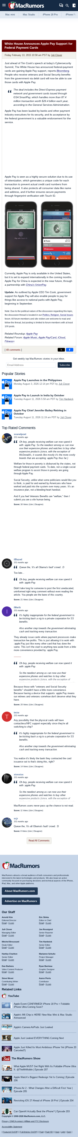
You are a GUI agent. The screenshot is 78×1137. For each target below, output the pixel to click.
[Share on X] (61, 350)
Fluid (41, 1132)
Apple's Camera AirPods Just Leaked (33, 1027)
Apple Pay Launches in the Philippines (38, 380)
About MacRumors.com (20, 890)
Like (31, 504)
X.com (11, 923)
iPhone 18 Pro (50, 14)
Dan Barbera (8, 966)
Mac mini (10, 14)
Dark (69, 1132)
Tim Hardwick (66, 399)
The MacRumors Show (26, 1058)
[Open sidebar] (74, 6)
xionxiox (18, 774)
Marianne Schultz (47, 954)
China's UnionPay (36, 284)
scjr (16, 818)
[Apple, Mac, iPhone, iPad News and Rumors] (26, 9)
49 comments (13, 349)
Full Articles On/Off (28, 1132)
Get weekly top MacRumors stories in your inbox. (39, 358)
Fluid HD (49, 1132)
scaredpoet (20, 434)
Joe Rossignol (46, 929)
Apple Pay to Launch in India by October (39, 395)
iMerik (17, 607)
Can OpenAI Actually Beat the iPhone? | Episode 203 (42, 1111)
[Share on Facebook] (69, 350)
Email (4, 923)
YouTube (13, 995)
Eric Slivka (44, 917)
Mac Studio (29, 14)
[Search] (68, 6)
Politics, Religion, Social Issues (57, 315)
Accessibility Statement (12, 1127)
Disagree (39, 504)
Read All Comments (39, 840)
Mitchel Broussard (10, 942)
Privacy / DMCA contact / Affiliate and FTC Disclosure (25, 1121)
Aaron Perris (45, 978)
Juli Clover (56, 55)
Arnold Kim (7, 917)
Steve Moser (7, 978)
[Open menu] (4, 5)
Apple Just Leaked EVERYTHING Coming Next (39, 1038)
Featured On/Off (10, 1132)
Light (63, 1132)
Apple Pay (32, 333)
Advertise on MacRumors (21, 901)
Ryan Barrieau (45, 966)
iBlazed (18, 559)
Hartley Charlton (9, 954)
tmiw (16, 712)
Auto (57, 1132)
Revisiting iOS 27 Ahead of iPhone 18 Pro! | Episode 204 (43, 1100)
